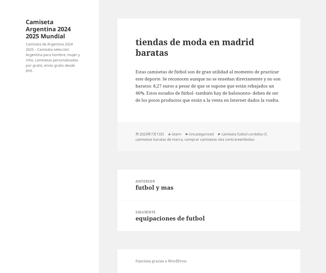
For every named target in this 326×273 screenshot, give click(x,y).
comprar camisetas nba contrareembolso (219, 139)
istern (176, 134)
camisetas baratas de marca (159, 139)
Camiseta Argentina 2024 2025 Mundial (48, 29)
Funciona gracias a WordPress (161, 261)
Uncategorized (201, 134)
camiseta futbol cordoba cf (244, 134)
